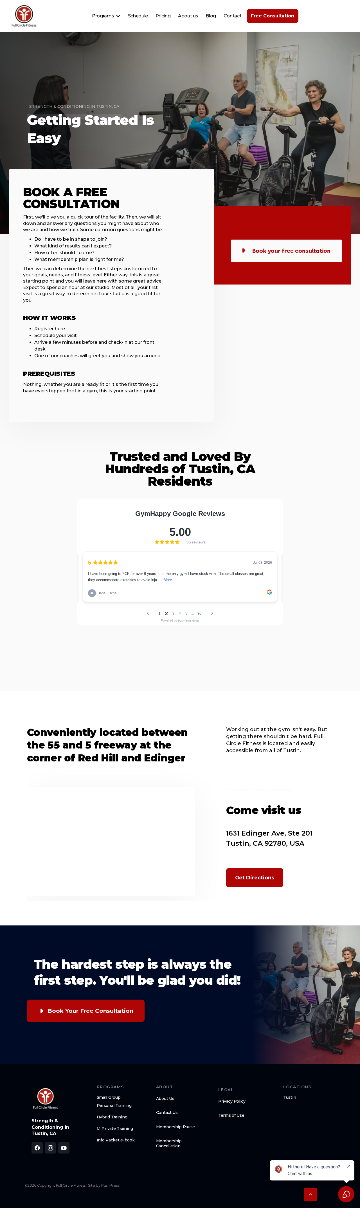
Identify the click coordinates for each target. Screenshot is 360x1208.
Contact (233, 16)
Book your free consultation (90, 1010)
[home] (24, 16)
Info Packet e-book (116, 1140)
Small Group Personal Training (114, 1101)
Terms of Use (231, 1115)
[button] (106, 16)
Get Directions (254, 878)
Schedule (138, 16)
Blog (211, 16)
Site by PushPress (103, 1185)
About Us (165, 1098)
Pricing (163, 16)
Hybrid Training (112, 1117)
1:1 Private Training (115, 1128)
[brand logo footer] (46, 1098)
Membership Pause (175, 1126)
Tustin (289, 1097)
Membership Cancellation (169, 1143)
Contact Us (167, 1112)
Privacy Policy (232, 1101)
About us (188, 16)
